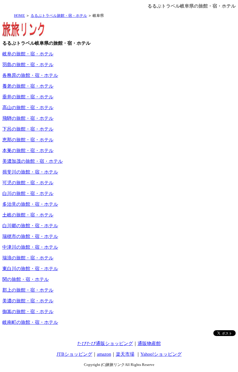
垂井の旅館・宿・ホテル (27, 96)
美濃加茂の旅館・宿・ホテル (32, 161)
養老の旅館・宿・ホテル (27, 86)
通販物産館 (149, 343)
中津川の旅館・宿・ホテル (30, 247)
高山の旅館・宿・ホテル (27, 107)
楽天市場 (125, 354)
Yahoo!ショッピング (161, 354)
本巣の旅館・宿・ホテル (27, 150)
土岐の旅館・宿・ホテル (27, 214)
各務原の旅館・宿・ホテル (30, 75)
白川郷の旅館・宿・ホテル (30, 225)
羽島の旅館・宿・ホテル (27, 64)
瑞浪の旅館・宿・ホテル (27, 257)
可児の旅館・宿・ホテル (27, 182)
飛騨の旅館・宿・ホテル (27, 118)
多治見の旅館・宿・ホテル (30, 204)
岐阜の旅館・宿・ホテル (27, 53)
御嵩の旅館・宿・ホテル (27, 311)
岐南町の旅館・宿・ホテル (30, 322)
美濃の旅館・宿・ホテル (27, 300)
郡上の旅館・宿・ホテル (27, 290)
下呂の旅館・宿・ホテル (27, 129)
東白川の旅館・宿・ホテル (30, 268)
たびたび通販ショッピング (105, 343)
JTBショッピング (74, 354)
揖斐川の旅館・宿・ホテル (30, 171)
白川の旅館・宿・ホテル (27, 193)
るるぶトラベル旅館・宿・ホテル (58, 15)
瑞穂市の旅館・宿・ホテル (30, 236)
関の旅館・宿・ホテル (25, 279)
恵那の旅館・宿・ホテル (27, 139)
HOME (19, 15)
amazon (104, 354)
